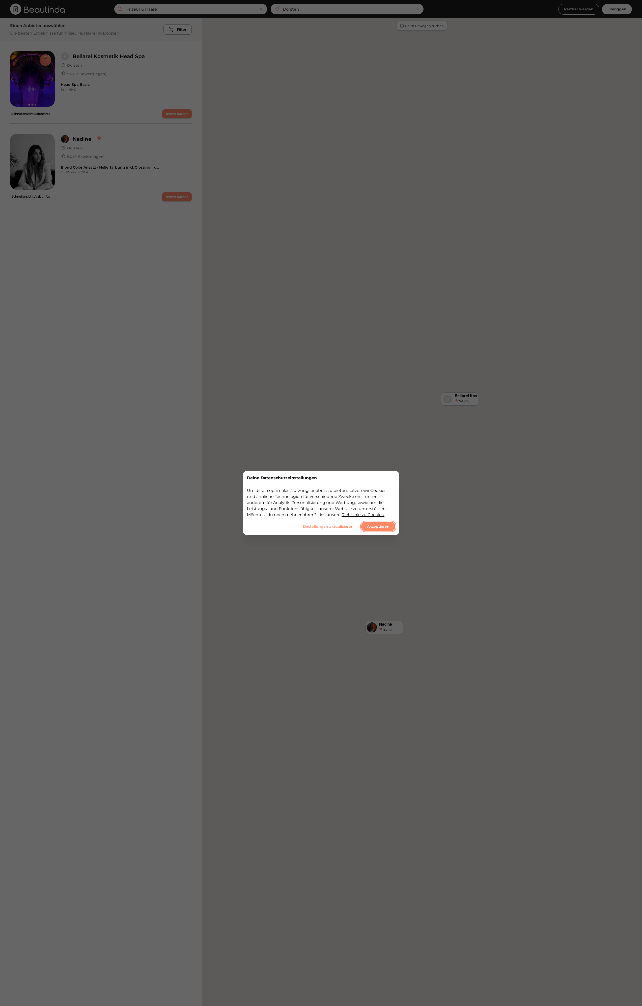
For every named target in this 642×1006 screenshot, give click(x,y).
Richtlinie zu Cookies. (363, 514)
